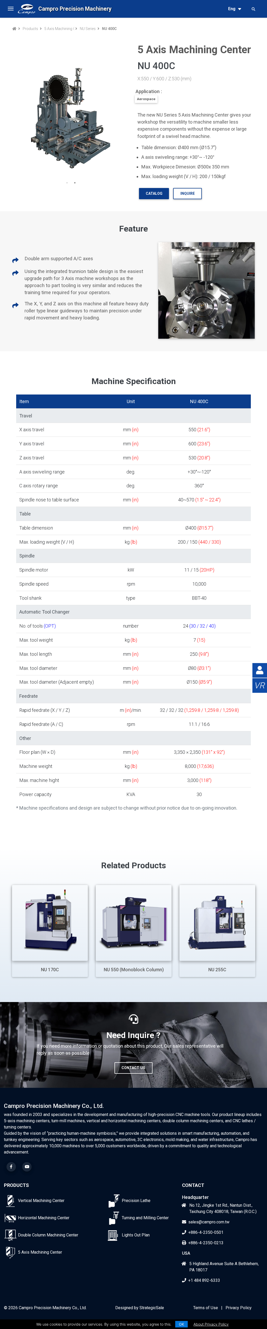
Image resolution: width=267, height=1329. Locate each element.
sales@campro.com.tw (208, 1221)
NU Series (88, 29)
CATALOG (154, 193)
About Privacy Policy (211, 1324)
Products (30, 29)
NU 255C (217, 969)
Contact (193, 1185)
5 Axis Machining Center (59, 29)
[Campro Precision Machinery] (26, 9)
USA (186, 1253)
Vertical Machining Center (41, 1200)
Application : (149, 91)
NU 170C (50, 969)
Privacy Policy (239, 1307)
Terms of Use (205, 1307)
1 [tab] (67, 182)
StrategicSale (151, 1307)
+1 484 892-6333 (204, 1280)
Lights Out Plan (136, 1235)
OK (181, 1324)
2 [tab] (74, 182)
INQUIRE (187, 193)
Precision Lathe (136, 1200)
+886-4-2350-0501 (205, 1232)
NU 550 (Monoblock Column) (134, 969)
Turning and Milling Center (145, 1217)
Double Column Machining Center (48, 1235)
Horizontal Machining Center (43, 1217)
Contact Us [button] (133, 1068)
